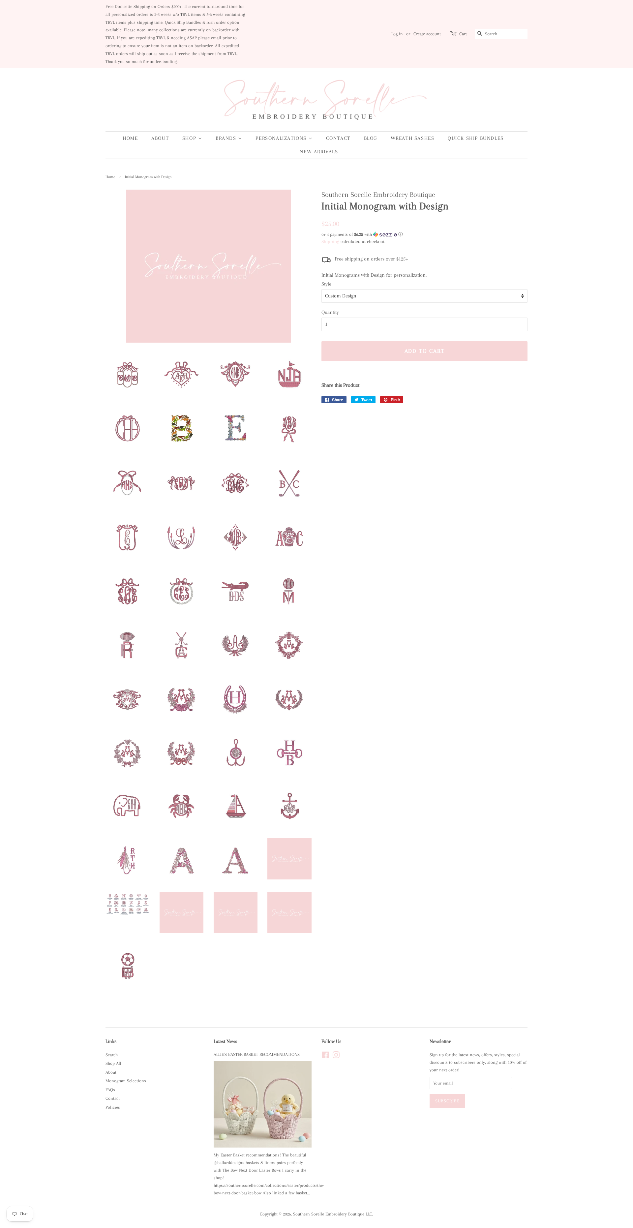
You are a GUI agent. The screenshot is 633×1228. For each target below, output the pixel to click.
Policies (113, 1107)
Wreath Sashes (413, 138)
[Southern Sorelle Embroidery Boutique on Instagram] (336, 1056)
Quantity (330, 312)
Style (326, 284)
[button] (424, 234)
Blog (370, 138)
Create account (427, 33)
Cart (463, 33)
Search (112, 1054)
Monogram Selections (126, 1080)
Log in (397, 33)
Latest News (225, 1041)
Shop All (113, 1063)
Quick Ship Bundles (476, 138)
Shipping (330, 241)
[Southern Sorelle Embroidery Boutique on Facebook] (325, 1056)
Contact (338, 138)
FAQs (110, 1089)
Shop (190, 138)
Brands (227, 138)
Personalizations (282, 138)
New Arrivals (319, 152)
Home (130, 138)
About (160, 138)
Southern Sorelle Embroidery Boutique (328, 1214)
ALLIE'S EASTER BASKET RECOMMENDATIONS (257, 1054)
